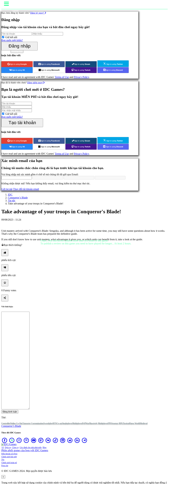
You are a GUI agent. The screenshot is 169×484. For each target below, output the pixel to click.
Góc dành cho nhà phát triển (31, 447)
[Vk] (48, 440)
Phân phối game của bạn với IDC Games (24, 450)
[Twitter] (12, 440)
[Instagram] (19, 440)
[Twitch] (41, 440)
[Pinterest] (26, 440)
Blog (44, 447)
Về (2, 447)
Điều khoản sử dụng (9, 454)
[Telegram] (84, 440)
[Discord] (62, 440)
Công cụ (15, 447)
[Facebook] (4, 440)
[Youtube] (33, 440)
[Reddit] (70, 440)
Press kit (4, 465)
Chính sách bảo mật (9, 457)
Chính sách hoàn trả (9, 462)
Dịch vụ (8, 447)
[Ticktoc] (55, 440)
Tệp (2, 460)
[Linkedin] (77, 440)
